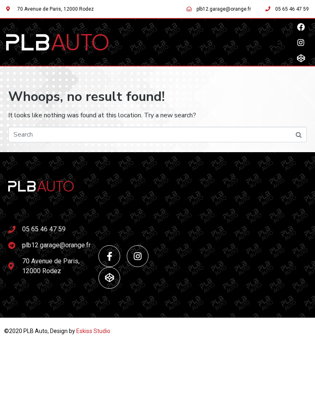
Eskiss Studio (93, 331)
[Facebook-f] (109, 256)
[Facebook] (300, 26)
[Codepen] (300, 58)
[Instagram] (300, 42)
